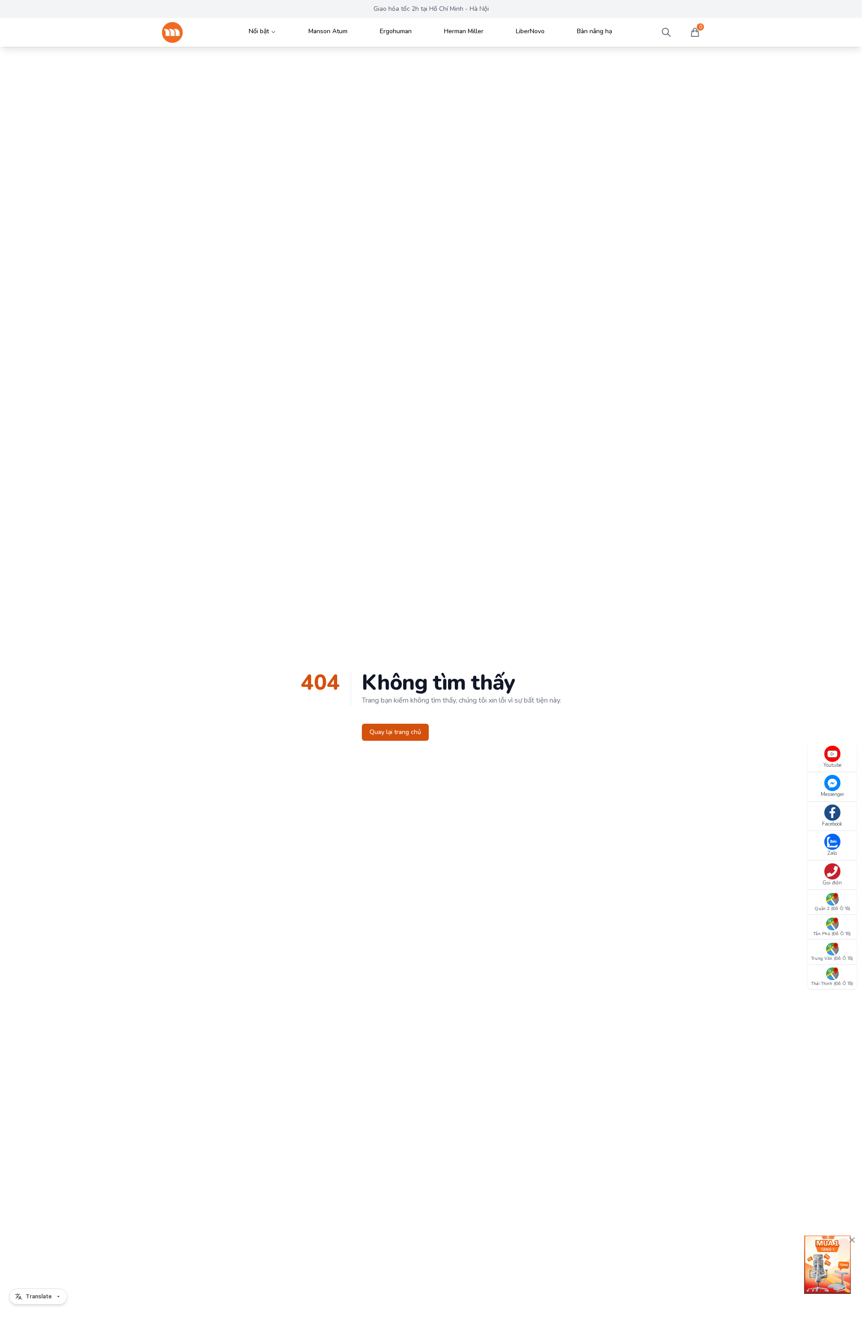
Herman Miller (464, 31)
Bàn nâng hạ (594, 31)
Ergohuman (396, 31)
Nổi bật (259, 31)
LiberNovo (530, 31)
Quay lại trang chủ (395, 732)
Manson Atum (327, 31)
